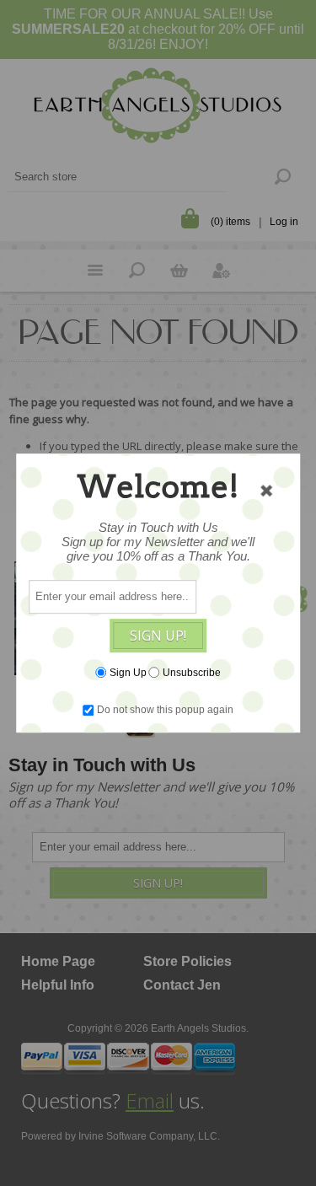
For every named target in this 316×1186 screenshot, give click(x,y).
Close (266, 490)
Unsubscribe (192, 673)
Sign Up (128, 673)
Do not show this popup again (165, 710)
